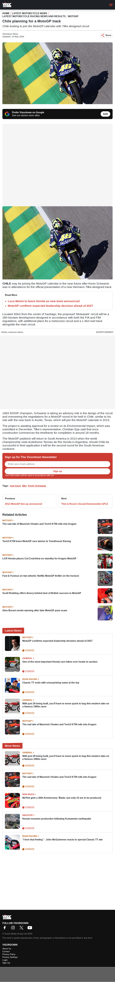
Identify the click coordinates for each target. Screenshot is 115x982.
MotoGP (73, 16)
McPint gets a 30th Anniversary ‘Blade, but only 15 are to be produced (61, 798)
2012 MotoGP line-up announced (23, 504)
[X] (22, 928)
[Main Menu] (111, 4)
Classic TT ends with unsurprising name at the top (50, 682)
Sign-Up (6, 963)
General (27, 658)
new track (15, 486)
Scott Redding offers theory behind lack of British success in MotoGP (41, 593)
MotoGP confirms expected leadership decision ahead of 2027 (50, 305)
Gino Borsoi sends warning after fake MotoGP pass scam (34, 610)
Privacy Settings (10, 957)
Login (5, 960)
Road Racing (29, 679)
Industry (27, 815)
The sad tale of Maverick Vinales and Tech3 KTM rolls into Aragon (39, 524)
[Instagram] (14, 928)
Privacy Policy (61, 475)
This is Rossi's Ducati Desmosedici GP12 (84, 504)
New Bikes (28, 794)
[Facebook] (5, 928)
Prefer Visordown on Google (28, 112)
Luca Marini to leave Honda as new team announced (44, 301)
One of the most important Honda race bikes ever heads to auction (59, 661)
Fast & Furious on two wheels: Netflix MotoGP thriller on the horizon (40, 576)
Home (6, 13)
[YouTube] (31, 928)
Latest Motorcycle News (29, 13)
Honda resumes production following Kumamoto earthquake (56, 818)
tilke (24, 486)
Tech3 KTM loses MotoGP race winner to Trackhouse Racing (36, 541)
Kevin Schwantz (37, 486)
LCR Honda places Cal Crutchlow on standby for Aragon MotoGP (39, 558)
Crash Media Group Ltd (15, 933)
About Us (6, 949)
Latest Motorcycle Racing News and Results (34, 16)
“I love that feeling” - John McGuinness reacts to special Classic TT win (62, 839)
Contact (6, 951)
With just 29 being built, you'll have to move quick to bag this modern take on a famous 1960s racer (65, 705)
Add (105, 114)
